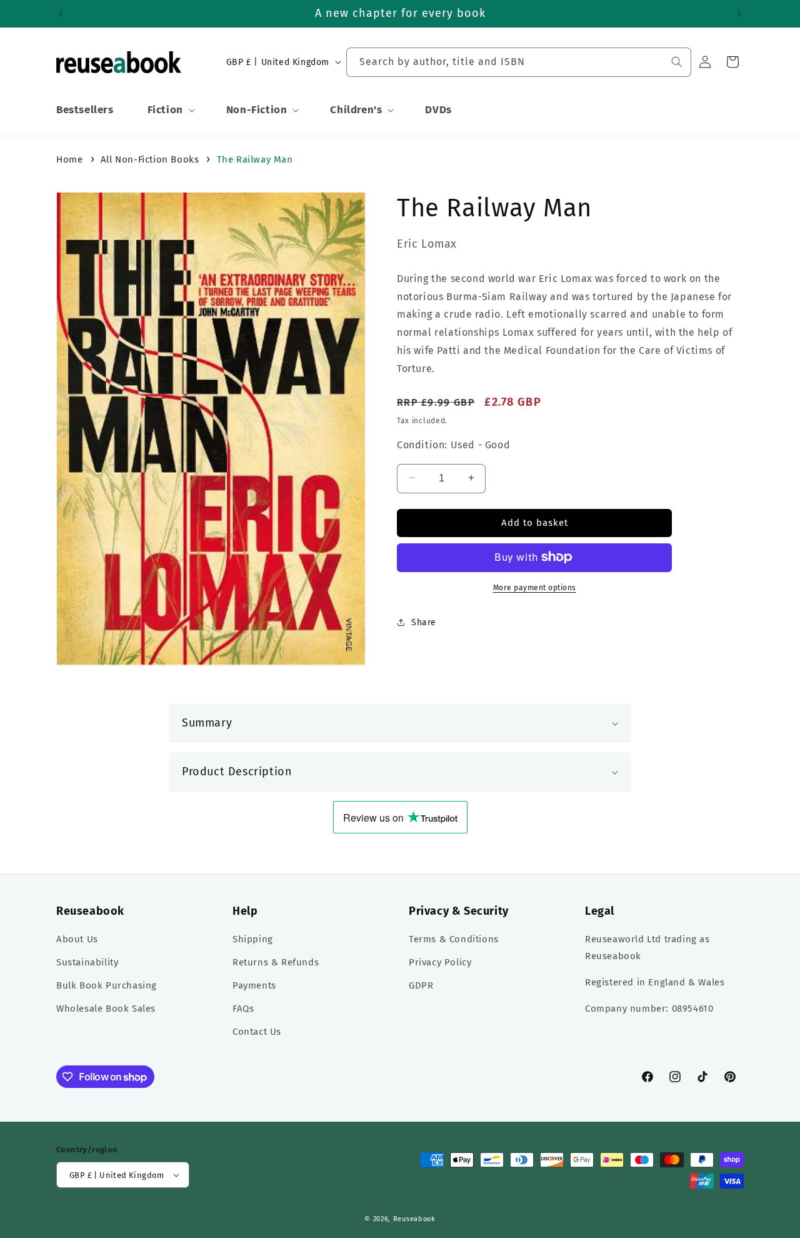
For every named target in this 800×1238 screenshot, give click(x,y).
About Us (77, 939)
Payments (254, 986)
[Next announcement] (739, 14)
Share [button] (423, 621)
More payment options (534, 587)
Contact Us (256, 1032)
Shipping (252, 939)
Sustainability (87, 963)
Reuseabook (414, 1219)
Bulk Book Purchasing (106, 986)
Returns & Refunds (275, 963)
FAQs (243, 1009)
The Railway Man (255, 159)
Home (69, 159)
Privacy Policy (440, 963)
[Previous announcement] (60, 14)
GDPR (421, 986)
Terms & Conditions (454, 939)
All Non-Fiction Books (150, 159)
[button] (170, 110)
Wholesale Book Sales (106, 1009)
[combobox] (519, 62)
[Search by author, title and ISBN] (677, 62)
